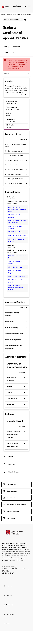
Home (3, 14)
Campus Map (10, 614)
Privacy (8, 624)
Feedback (9, 586)
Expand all (23, 139)
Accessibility (9, 605)
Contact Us (9, 595)
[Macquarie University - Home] (5, 7)
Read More (24, 95)
